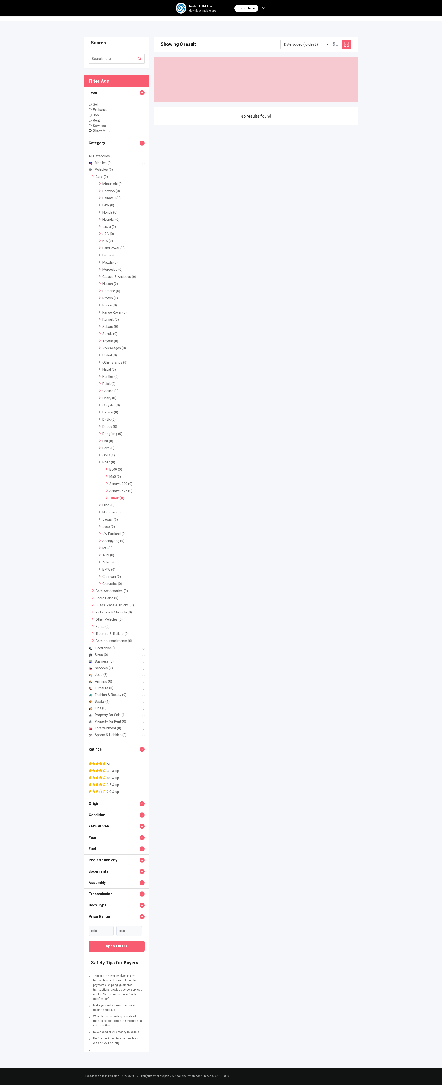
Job (96, 115)
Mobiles (103, 163)
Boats (103, 627)
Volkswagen (114, 348)
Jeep (108, 527)
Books (102, 701)
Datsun (110, 412)
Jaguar (110, 519)
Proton (110, 298)
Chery (109, 398)
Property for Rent (110, 721)
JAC (108, 234)
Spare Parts (107, 598)
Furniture (104, 688)
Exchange (100, 110)
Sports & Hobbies (111, 735)
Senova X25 (120, 491)
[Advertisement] (256, 79)
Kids (100, 708)
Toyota (110, 341)
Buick (109, 384)
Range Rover (114, 312)
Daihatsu (111, 198)
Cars (102, 177)
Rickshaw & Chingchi (114, 612)
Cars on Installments (114, 641)
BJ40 (115, 469)
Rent (96, 120)
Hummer (111, 512)
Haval (109, 369)
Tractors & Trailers (112, 634)
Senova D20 (120, 484)
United (109, 355)
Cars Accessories (112, 591)
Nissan (110, 284)
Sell (95, 104)
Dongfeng (112, 434)
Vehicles (104, 169)
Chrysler (111, 405)
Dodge (109, 427)
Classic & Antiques (119, 277)
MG (107, 548)
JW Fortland (114, 534)
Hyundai (110, 219)
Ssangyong (113, 541)
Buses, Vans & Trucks (115, 605)
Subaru (110, 327)
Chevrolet (112, 584)
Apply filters (116, 946)
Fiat (107, 441)
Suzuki (109, 334)
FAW (108, 205)
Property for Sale (110, 715)
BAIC (108, 462)
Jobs (101, 675)
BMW (108, 569)
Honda (109, 212)
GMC (108, 455)
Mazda (110, 262)
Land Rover (113, 248)
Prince (109, 305)
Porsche (111, 291)
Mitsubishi (112, 184)
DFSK (109, 419)
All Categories (99, 156)
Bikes (101, 655)
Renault (110, 319)
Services (99, 126)
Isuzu (109, 227)
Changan (111, 577)
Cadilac (110, 391)
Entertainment (108, 728)
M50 (115, 477)
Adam (109, 562)
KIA (107, 241)
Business (104, 661)
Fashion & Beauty (110, 695)
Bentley (110, 377)
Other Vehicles (109, 619)
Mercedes (112, 269)
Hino (108, 505)
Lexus (109, 255)
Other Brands (114, 362)
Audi (108, 555)
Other (116, 498)
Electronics (106, 648)
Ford (108, 448)
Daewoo (111, 191)
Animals (103, 681)
